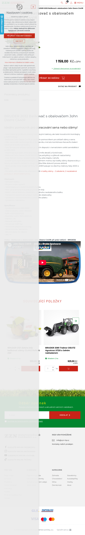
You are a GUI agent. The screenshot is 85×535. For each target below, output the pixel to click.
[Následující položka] (75, 321)
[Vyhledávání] (62, 3)
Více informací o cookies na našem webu (19, 62)
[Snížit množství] (53, 370)
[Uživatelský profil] (71, 3)
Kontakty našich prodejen (62, 444)
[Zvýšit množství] (53, 367)
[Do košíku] (68, 368)
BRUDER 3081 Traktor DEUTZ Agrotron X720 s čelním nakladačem (60, 350)
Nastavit (19, 41)
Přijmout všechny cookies (19, 36)
